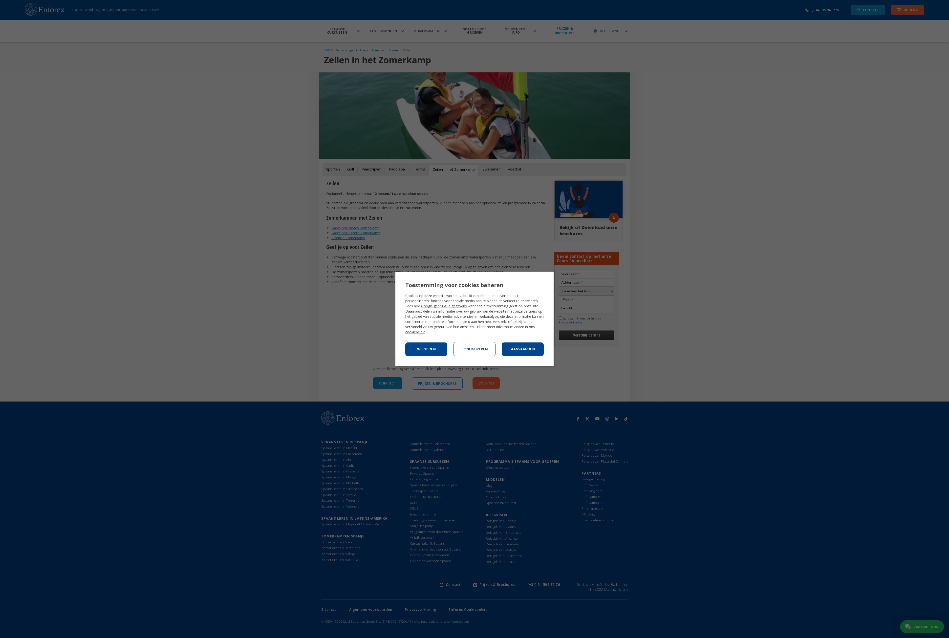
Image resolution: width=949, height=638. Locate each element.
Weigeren (426, 349)
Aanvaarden (523, 349)
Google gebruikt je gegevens (444, 306)
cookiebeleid (415, 332)
